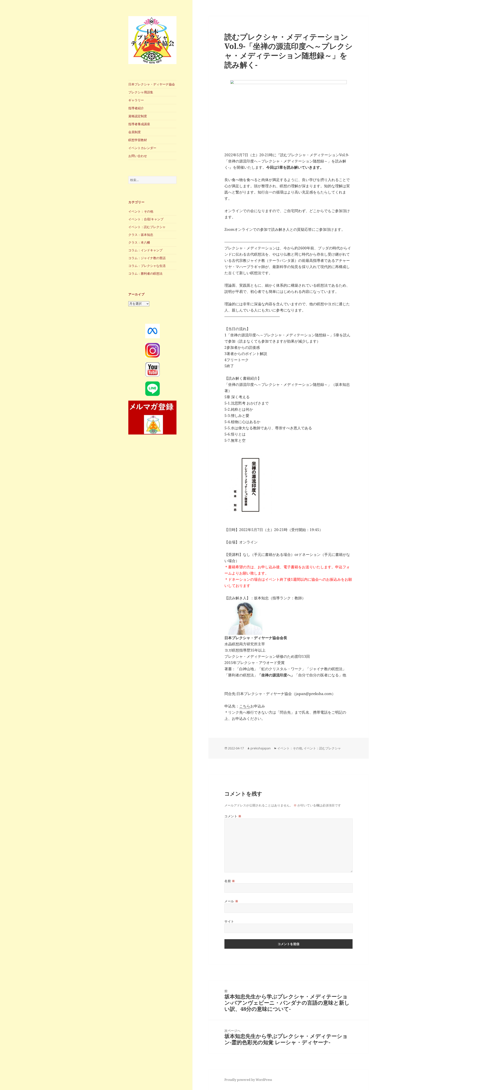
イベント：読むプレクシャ (147, 227)
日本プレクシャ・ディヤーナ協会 (151, 84)
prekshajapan (260, 748)
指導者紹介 (136, 108)
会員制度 (134, 132)
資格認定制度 (137, 116)
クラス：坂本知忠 (140, 235)
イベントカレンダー (142, 148)
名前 (229, 881)
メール (231, 901)
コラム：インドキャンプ (145, 250)
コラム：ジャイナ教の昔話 (147, 258)
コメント (233, 816)
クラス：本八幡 (139, 242)
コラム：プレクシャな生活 (147, 266)
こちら (244, 706)
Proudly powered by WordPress (248, 1080)
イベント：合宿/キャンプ (145, 219)
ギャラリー (136, 100)
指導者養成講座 (139, 124)
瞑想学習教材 (137, 140)
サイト (229, 921)
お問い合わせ (137, 156)
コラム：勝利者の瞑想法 (145, 273)
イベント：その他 (140, 211)
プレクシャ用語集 (140, 92)
